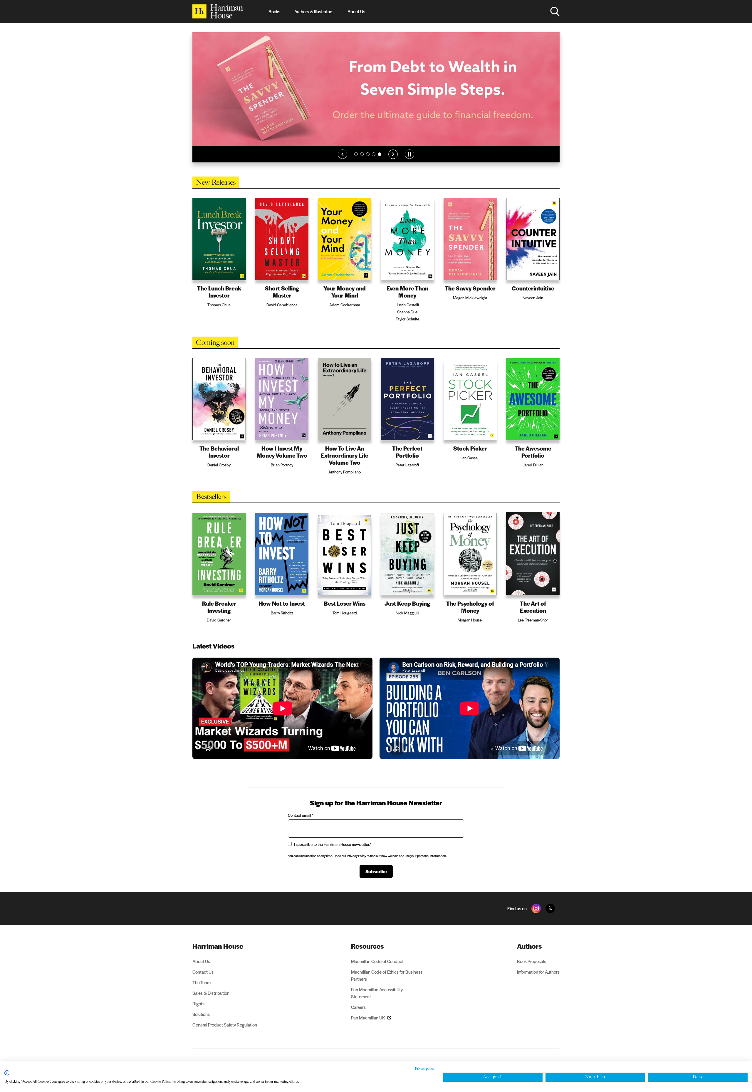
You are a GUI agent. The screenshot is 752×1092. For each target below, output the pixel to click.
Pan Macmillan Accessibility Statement (377, 999)
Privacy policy (424, 1068)
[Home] (217, 11)
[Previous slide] (342, 160)
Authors (529, 952)
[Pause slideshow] (409, 160)
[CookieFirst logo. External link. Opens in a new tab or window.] (6, 1073)
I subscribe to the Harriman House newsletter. (332, 851)
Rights (198, 1010)
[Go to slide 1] (356, 160)
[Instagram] (536, 915)
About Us (356, 11)
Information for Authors (538, 978)
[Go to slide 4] (373, 160)
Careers (358, 1013)
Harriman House (217, 952)
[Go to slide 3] (368, 160)
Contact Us (203, 978)
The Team (201, 989)
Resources (367, 952)
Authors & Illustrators (313, 11)
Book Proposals (531, 968)
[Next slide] (393, 160)
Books (274, 11)
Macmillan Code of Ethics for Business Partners (386, 981)
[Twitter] (550, 915)
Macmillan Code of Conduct (377, 968)
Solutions (201, 1020)
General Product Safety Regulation (224, 1031)
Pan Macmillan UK (368, 1024)
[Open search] (555, 11)
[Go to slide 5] (379, 160)
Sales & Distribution (210, 999)
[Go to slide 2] (362, 160)
